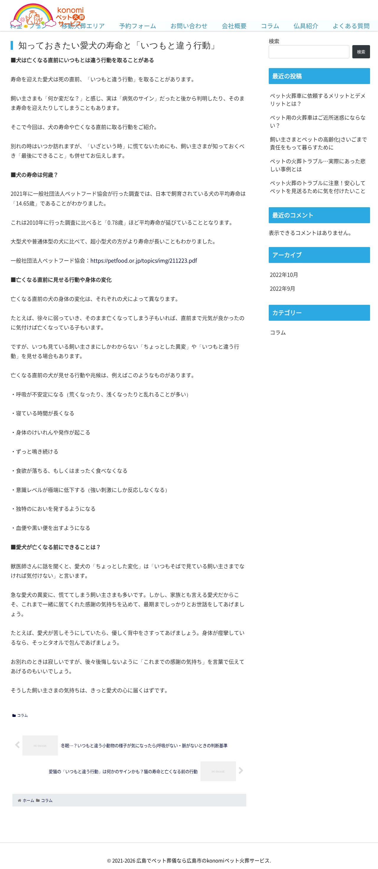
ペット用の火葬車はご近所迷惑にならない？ (318, 121)
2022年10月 (284, 274)
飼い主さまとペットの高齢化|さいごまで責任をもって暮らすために (318, 143)
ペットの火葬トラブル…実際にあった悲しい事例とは (318, 165)
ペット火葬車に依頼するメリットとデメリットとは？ (318, 99)
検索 (274, 41)
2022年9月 (282, 288)
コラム (22, 715)
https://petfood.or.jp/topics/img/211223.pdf (143, 260)
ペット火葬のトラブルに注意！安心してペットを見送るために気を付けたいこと (318, 187)
